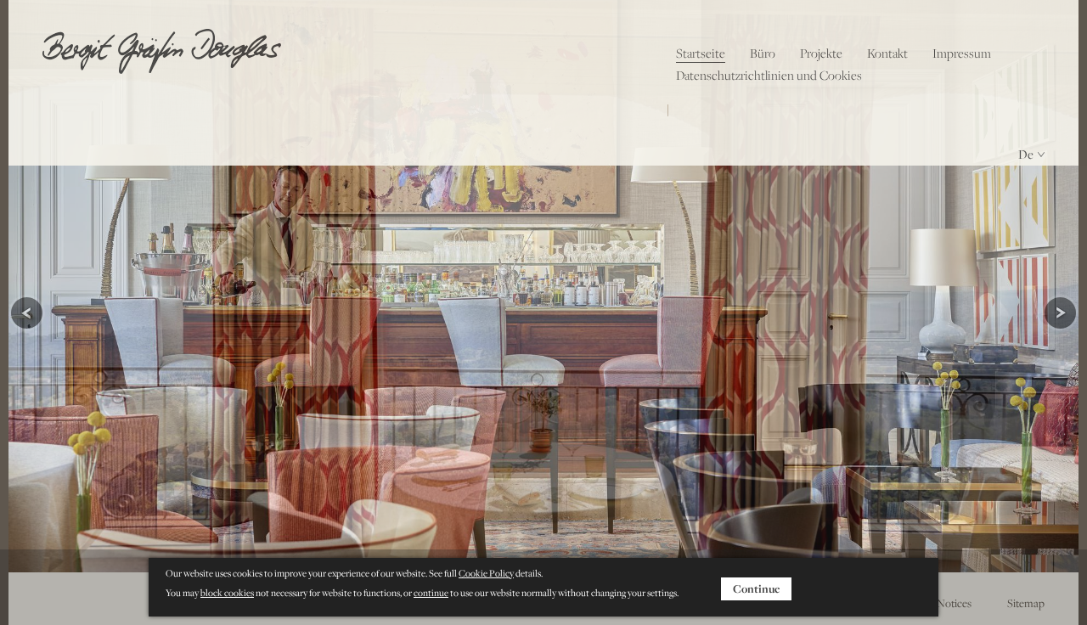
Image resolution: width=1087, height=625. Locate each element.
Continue (756, 588)
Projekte (821, 53)
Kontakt (887, 53)
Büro (762, 53)
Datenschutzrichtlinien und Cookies (769, 75)
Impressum (961, 53)
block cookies (227, 593)
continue (431, 593)
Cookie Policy (486, 573)
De (1025, 154)
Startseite (700, 53)
